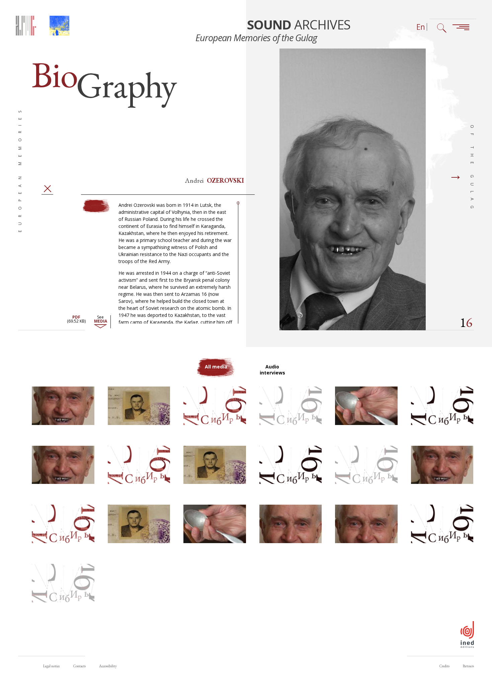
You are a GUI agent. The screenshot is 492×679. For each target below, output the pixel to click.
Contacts (79, 666)
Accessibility (108, 666)
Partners (468, 666)
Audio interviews (272, 369)
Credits (444, 666)
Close (47, 188)
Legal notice (51, 666)
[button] (63, 406)
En (420, 27)
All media (216, 366)
